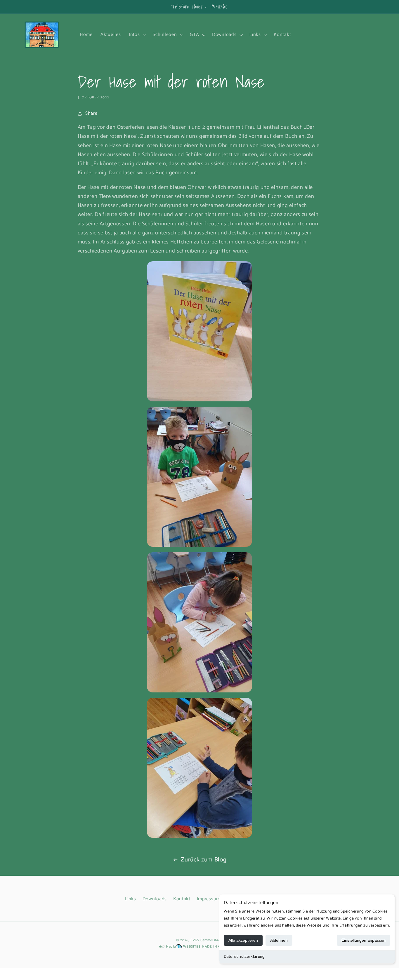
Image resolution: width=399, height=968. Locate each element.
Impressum (208, 899)
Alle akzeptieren (243, 940)
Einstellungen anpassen (363, 940)
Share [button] (91, 113)
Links (130, 899)
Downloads (155, 899)
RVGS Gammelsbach (206, 940)
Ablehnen (279, 940)
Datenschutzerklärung (244, 956)
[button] (137, 35)
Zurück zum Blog (203, 860)
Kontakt (181, 899)
